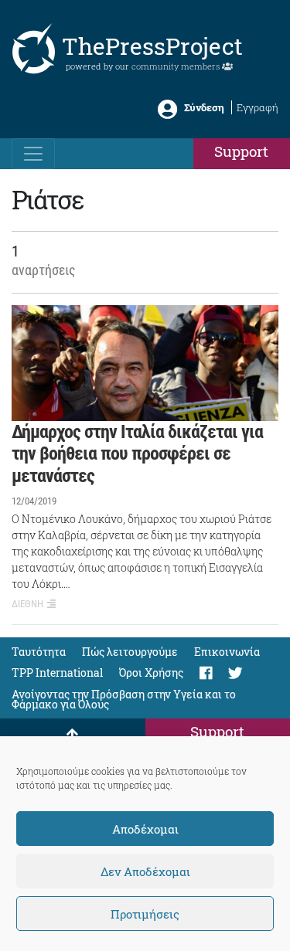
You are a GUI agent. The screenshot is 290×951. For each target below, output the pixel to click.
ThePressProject (152, 46)
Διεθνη (27, 604)
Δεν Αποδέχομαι (145, 871)
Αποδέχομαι (145, 829)
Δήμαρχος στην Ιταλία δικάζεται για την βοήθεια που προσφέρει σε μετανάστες (137, 454)
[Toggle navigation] (33, 153)
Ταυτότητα (39, 651)
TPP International (57, 672)
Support (241, 151)
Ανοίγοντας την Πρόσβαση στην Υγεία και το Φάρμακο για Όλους (124, 699)
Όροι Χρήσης (151, 672)
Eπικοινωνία (227, 651)
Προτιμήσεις (145, 914)
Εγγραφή (257, 107)
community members (176, 66)
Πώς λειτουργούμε (130, 651)
